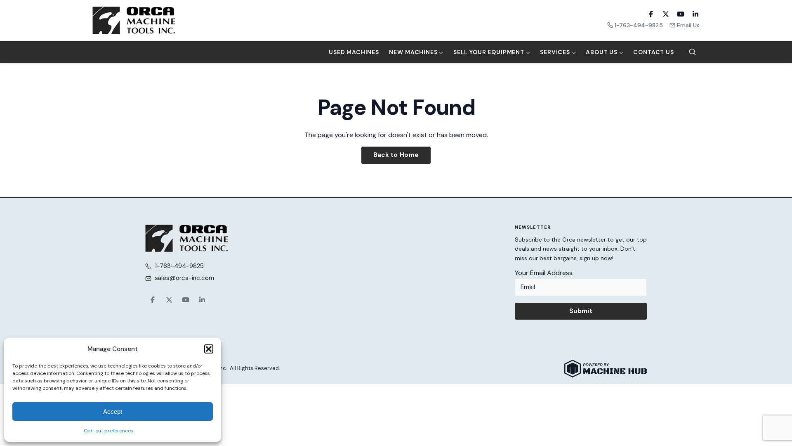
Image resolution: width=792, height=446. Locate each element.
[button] (209, 349)
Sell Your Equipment (489, 52)
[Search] (693, 52)
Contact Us (653, 52)
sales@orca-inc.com (184, 278)
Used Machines (354, 52)
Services (556, 52)
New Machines (414, 52)
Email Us (688, 25)
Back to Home (396, 155)
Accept (112, 411)
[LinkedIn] (695, 14)
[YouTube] (680, 14)
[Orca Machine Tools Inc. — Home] (133, 20)
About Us (602, 52)
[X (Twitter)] (666, 14)
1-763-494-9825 (639, 25)
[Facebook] (651, 14)
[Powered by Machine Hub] (605, 368)
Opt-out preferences (108, 430)
